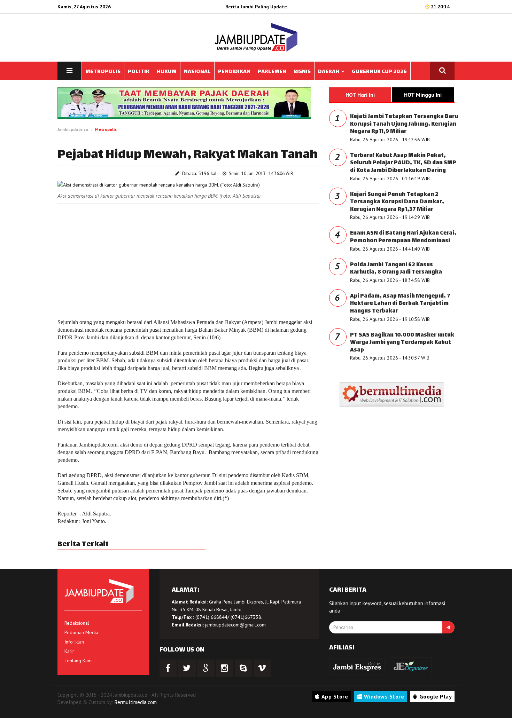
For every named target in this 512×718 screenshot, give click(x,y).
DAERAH (329, 72)
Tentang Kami (78, 660)
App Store (334, 696)
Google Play (435, 696)
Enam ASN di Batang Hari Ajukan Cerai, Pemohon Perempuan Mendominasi (403, 237)
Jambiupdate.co (72, 129)
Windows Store (384, 696)
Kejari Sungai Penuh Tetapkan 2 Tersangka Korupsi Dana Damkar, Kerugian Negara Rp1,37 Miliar (397, 202)
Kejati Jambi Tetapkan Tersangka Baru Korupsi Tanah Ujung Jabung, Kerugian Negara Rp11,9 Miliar (404, 124)
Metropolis (106, 129)
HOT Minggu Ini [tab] (423, 94)
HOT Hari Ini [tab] (360, 94)
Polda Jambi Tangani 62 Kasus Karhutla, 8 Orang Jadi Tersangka (396, 269)
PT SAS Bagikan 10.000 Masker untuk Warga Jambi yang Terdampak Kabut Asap (402, 342)
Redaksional (76, 623)
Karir (69, 651)
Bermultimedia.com (136, 702)
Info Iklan (74, 642)
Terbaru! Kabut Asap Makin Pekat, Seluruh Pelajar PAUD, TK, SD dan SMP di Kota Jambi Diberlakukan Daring (403, 163)
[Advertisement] (188, 259)
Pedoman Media (81, 632)
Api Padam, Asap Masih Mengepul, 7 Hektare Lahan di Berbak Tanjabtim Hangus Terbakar (400, 303)
